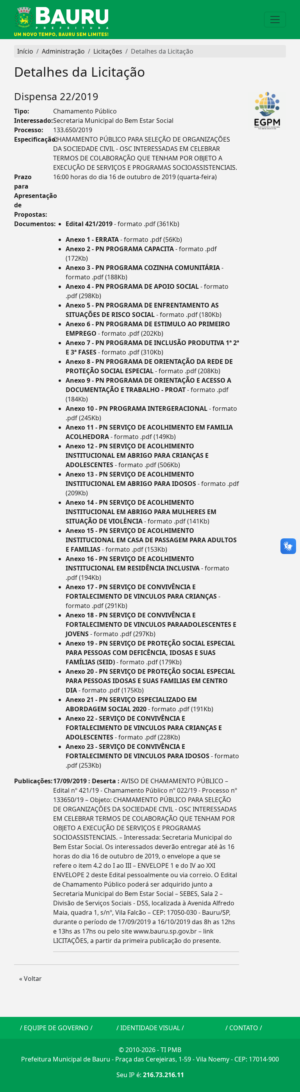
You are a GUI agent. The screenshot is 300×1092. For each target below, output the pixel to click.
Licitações (107, 51)
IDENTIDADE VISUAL (150, 1028)
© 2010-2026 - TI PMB (150, 1049)
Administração (63, 51)
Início (25, 51)
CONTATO (243, 1028)
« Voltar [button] (30, 978)
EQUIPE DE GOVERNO (56, 1028)
